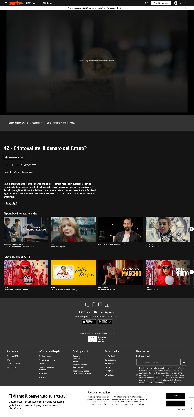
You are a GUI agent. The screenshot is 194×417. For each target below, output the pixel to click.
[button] (147, 3)
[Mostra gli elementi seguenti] (191, 229)
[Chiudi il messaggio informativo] (186, 8)
